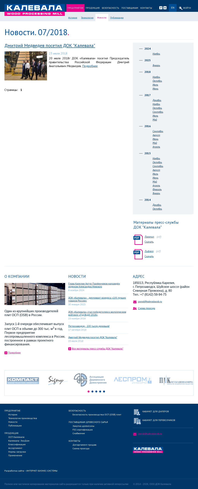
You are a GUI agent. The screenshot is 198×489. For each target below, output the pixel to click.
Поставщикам (129, 7)
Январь (156, 65)
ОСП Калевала (16, 437)
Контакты (146, 7)
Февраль (157, 189)
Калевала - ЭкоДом (18, 440)
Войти (187, 7)
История (72, 17)
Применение (15, 455)
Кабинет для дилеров (156, 411)
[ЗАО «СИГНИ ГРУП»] (57, 387)
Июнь (155, 88)
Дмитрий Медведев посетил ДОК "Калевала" (49, 45)
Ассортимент (15, 448)
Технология (87, 17)
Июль (155, 84)
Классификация (17, 444)
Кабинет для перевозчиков (159, 420)
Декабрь (157, 100)
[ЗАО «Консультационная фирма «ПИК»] (176, 387)
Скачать (149, 241)
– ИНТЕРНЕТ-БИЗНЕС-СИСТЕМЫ (30, 470)
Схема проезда (146, 308)
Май (155, 119)
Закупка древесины (83, 425)
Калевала (34, 10)
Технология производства (22, 418)
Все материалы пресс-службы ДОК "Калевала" (97, 348)
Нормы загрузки (17, 451)
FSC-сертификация (83, 429)
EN (172, 7)
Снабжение (79, 433)
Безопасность (110, 7)
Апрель (156, 146)
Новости (101, 17)
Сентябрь (158, 111)
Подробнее (90, 66)
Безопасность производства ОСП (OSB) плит (97, 414)
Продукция (93, 7)
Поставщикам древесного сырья (88, 422)
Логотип (149, 236)
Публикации (117, 17)
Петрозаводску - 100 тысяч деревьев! (88, 326)
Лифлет (149, 251)
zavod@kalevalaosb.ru (150, 301)
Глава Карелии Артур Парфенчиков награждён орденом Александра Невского (94, 285)
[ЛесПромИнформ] (133, 387)
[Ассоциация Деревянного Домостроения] (91, 387)
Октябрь (157, 80)
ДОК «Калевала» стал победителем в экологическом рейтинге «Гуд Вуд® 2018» (97, 313)
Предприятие (75, 7)
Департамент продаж (84, 444)
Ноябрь (156, 53)
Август (156, 135)
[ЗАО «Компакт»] (25, 387)
